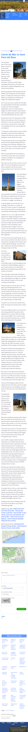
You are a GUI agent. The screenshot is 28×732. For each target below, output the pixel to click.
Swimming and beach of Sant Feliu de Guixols (5, 690)
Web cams (26, 14)
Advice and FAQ (21, 15)
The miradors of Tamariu (14, 681)
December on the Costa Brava (5, 646)
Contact (22, 722)
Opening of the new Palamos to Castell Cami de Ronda (22, 660)
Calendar (15, 722)
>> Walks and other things (15, 50)
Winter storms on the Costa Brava (4, 683)
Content (9, 722)
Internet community (15, 14)
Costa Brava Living (5, 50)
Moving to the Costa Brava (8, 15)
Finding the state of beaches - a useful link (13, 647)
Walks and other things (2, 15)
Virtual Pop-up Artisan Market (5, 668)
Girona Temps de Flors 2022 (5, 658)
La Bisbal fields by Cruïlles (4, 697)
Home (3, 722)
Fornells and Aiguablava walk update (22, 646)
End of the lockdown (4, 673)
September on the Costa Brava (5, 641)
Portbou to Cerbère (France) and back (22, 683)
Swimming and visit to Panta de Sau (14, 689)
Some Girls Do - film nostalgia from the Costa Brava (14, 675)
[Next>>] (13, 710)
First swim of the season (22, 653)
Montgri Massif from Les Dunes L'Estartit (22, 706)
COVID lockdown (22, 673)
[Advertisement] (14, 35)
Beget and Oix (23, 666)
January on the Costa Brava (22, 641)
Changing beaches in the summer (13, 654)
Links (13, 724)
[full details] (2, 618)
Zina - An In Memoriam (4, 653)
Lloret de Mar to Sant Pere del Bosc (23, 697)
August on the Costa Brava (13, 641)
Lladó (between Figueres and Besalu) (23, 690)
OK (24, 730)
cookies (22, 728)
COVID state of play (13, 667)
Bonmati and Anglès (14, 704)
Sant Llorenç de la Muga (5, 704)
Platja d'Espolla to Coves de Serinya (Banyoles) (13, 698)
